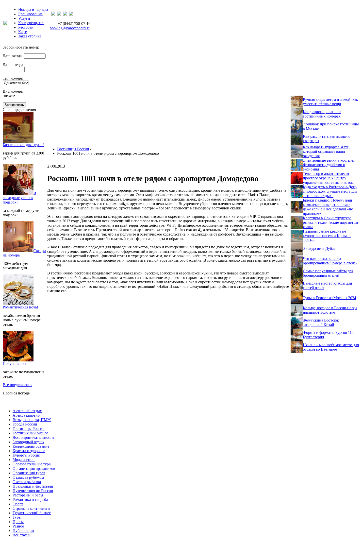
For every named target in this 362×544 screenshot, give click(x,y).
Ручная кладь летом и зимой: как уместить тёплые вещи (330, 101)
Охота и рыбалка (27, 482)
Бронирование (30, 14)
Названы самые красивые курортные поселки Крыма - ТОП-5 (327, 235)
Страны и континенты (31, 508)
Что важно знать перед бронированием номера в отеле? (330, 260)
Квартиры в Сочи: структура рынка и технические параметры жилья (330, 222)
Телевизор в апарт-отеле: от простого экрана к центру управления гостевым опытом (328, 178)
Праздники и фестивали (33, 486)
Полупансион (14, 363)
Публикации (23, 530)
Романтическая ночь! (20, 307)
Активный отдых (27, 411)
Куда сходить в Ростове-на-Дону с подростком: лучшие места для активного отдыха (330, 191)
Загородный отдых (28, 442)
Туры (17, 517)
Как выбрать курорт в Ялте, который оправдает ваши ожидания (326, 151)
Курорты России (26, 455)
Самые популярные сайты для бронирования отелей (328, 273)
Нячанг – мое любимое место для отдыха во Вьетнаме (331, 347)
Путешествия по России (33, 491)
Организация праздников (34, 468)
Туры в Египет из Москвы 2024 (329, 298)
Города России (25, 424)
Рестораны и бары (28, 495)
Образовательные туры (32, 464)
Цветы (18, 522)
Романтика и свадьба (30, 499)
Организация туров (29, 473)
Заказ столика (29, 36)
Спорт (18, 504)
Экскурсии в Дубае (319, 248)
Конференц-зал (31, 23)
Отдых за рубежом (28, 477)
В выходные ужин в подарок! (19, 197)
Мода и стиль (24, 460)
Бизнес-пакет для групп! (23, 145)
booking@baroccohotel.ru (70, 28)
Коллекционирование (31, 446)
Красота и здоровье (29, 451)
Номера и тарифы (33, 9)
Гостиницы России (73, 149)
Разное (18, 526)
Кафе (22, 32)
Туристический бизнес (32, 513)
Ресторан (25, 27)
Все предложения (17, 385)
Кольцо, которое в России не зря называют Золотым (330, 310)
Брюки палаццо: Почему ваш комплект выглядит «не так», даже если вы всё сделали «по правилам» (328, 207)
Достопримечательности (33, 437)
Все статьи (22, 535)
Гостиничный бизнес (30, 433)
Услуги (24, 18)
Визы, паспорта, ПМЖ (32, 420)
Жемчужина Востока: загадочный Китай (321, 322)
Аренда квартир (26, 415)
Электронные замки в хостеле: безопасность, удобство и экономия (328, 164)
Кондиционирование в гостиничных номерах (322, 114)
